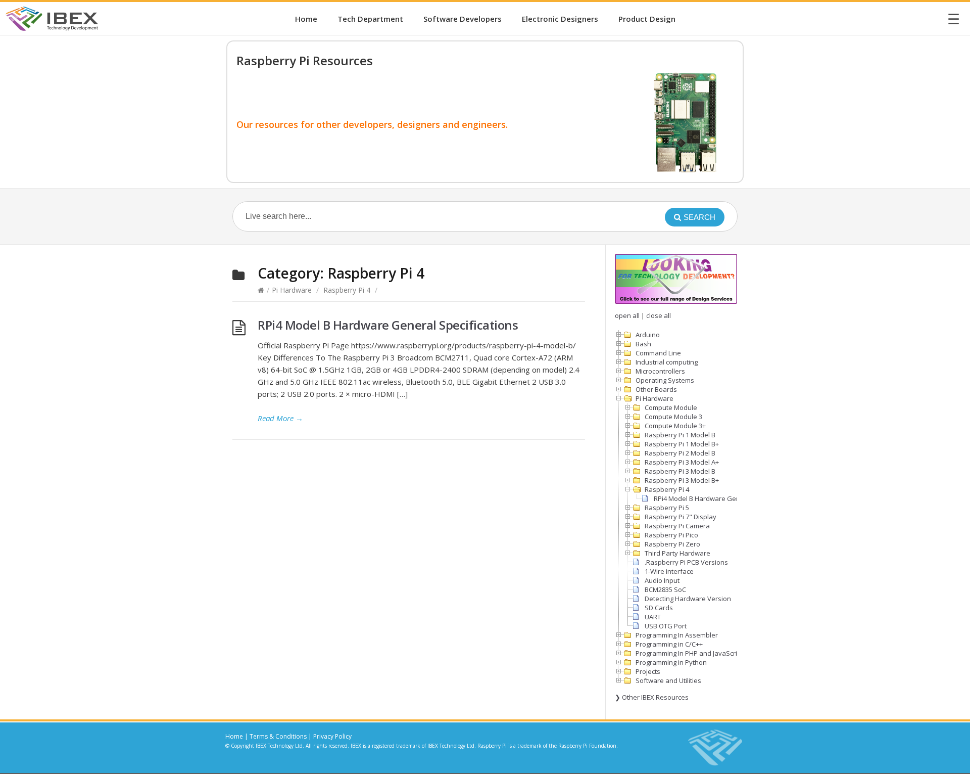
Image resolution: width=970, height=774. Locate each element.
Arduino (648, 334)
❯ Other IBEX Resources (652, 697)
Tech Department (370, 19)
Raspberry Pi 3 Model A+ (682, 462)
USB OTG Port (666, 625)
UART (653, 616)
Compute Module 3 (673, 416)
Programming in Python (671, 662)
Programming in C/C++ (669, 644)
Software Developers (462, 19)
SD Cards (659, 607)
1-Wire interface (669, 571)
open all (627, 315)
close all (658, 315)
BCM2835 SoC (665, 589)
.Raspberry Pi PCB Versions (686, 562)
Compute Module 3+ (675, 425)
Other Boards (656, 389)
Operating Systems (665, 380)
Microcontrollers (660, 371)
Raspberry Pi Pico (671, 534)
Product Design (646, 19)
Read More (280, 418)
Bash (643, 343)
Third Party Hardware (677, 553)
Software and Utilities (668, 680)
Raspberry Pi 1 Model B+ (682, 443)
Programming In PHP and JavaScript (689, 653)
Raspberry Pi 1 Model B (680, 434)
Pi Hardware (292, 290)
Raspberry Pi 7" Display (680, 516)
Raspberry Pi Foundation (587, 745)
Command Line (658, 352)
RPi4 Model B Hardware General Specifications (388, 324)
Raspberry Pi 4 (346, 290)
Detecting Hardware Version (688, 598)
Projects (648, 671)
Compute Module (671, 407)
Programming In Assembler (677, 635)
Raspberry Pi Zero (672, 544)
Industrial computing (667, 362)
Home (306, 19)
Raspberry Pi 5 (667, 507)
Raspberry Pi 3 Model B (680, 471)
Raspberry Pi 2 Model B (680, 453)
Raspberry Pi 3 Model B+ (682, 480)
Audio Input (662, 580)
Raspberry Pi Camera (677, 525)
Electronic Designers (560, 19)
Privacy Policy (332, 736)
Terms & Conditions (278, 736)
